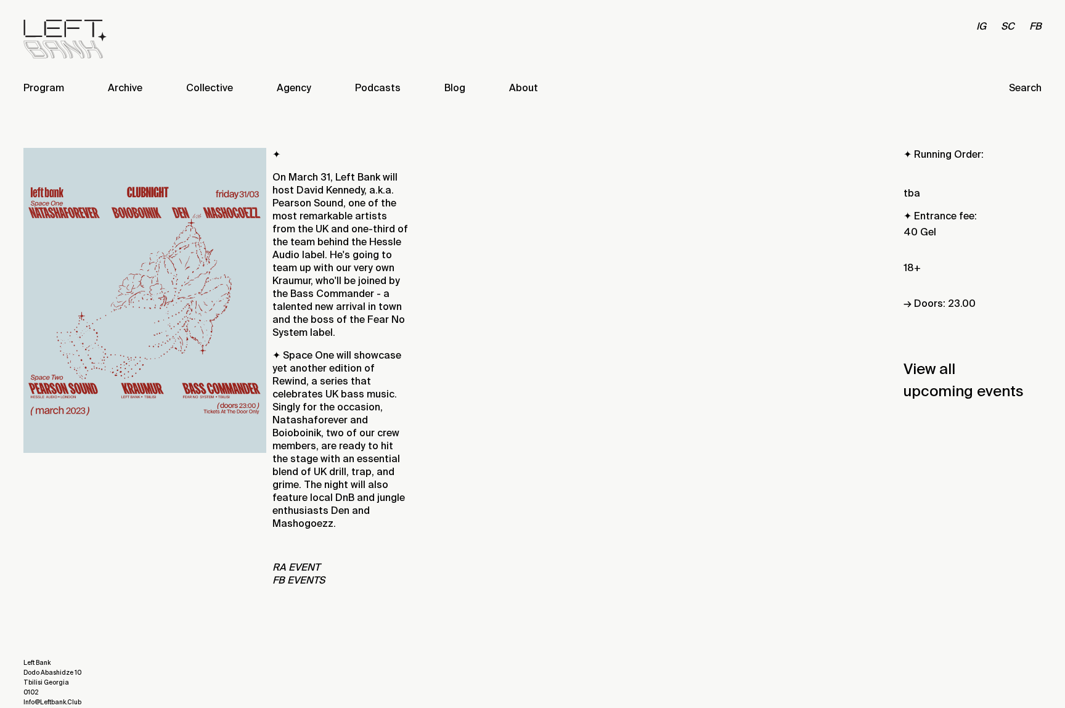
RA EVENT (296, 567)
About (523, 87)
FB (1035, 26)
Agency (294, 87)
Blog (454, 87)
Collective (209, 87)
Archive (125, 87)
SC (1007, 26)
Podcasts (378, 87)
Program (43, 87)
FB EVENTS (298, 580)
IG (981, 26)
